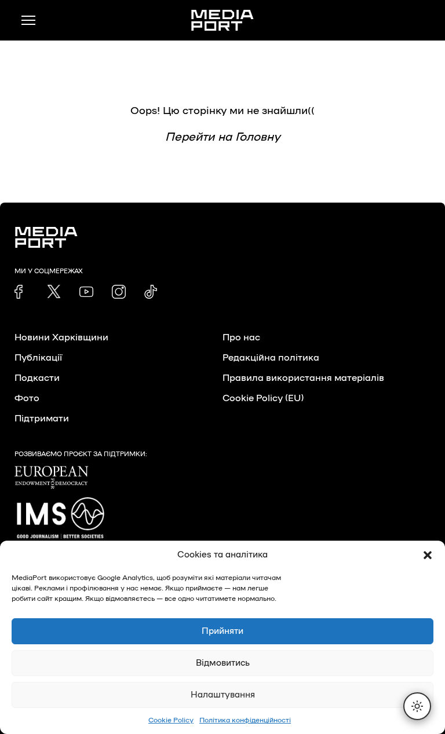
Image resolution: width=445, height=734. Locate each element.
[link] (21, 292)
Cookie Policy (171, 720)
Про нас (241, 337)
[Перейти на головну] (222, 20)
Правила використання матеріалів (303, 378)
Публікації (38, 357)
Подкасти (37, 378)
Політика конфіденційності (245, 720)
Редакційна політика (270, 357)
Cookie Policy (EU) (263, 398)
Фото (26, 398)
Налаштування (223, 695)
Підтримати (41, 418)
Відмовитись (223, 663)
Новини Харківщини (61, 337)
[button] (427, 555)
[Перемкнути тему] (417, 706)
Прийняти (222, 631)
